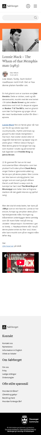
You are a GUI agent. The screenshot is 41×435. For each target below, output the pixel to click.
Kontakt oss (7, 343)
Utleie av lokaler (9, 353)
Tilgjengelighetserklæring (27, 429)
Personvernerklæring (12, 429)
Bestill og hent (8, 398)
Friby (4, 370)
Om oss (5, 367)
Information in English (12, 350)
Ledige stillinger (9, 374)
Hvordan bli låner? (10, 391)
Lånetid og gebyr (9, 394)
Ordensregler (8, 377)
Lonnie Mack (8, 125)
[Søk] (35, 17)
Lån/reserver (8, 246)
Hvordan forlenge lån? (12, 401)
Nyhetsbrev (7, 346)
